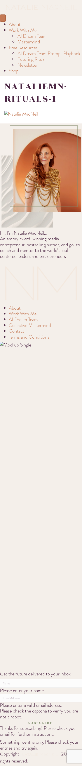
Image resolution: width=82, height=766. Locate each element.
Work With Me (23, 30)
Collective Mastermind (30, 325)
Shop (14, 70)
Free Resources (23, 47)
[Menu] (3, 18)
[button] (41, 723)
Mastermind (28, 41)
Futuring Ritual (31, 59)
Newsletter (27, 65)
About (15, 24)
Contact (16, 331)
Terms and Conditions (29, 337)
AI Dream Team (32, 36)
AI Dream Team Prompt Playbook (48, 53)
